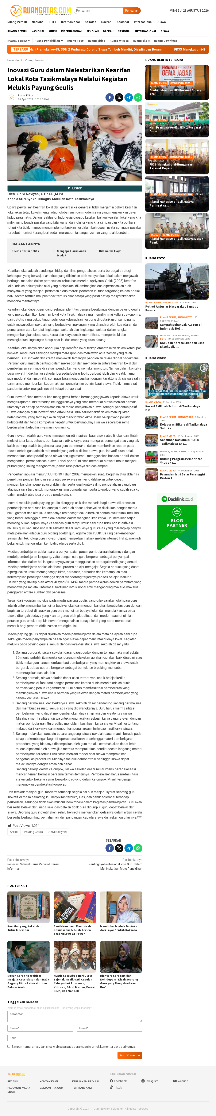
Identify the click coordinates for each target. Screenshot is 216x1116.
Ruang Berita (158, 83)
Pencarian (132, 10)
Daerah (154, 235)
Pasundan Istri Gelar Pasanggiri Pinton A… (182, 476)
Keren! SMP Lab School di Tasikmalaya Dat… (172, 408)
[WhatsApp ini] (138, 97)
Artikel (14, 832)
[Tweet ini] (119, 97)
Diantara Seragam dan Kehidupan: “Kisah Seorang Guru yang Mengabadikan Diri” (119, 981)
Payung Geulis (33, 832)
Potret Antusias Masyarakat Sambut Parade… (171, 308)
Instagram (152, 1081)
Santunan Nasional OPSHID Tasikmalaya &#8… (179, 442)
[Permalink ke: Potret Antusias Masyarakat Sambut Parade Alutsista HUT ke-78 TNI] (177, 281)
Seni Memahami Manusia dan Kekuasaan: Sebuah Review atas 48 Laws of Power (73, 930)
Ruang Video (153, 402)
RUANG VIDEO (155, 358)
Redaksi (13, 1081)
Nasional (166, 335)
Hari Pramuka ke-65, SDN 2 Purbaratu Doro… (176, 129)
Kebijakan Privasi (85, 1081)
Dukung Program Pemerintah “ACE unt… (181, 461)
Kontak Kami (49, 1081)
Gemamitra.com (51, 1087)
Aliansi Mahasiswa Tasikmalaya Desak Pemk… (176, 240)
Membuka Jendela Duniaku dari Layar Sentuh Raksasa (118, 928)
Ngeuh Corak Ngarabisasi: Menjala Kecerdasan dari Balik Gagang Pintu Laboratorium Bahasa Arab (28, 981)
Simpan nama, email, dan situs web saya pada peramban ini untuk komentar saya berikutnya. (74, 1046)
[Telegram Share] (128, 97)
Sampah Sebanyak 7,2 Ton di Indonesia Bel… (180, 326)
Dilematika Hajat (110, 251)
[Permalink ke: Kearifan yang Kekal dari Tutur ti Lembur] (28, 907)
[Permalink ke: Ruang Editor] (11, 97)
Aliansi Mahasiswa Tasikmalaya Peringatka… (172, 203)
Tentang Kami (82, 1087)
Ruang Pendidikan (181, 83)
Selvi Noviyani (58, 832)
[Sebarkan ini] (109, 97)
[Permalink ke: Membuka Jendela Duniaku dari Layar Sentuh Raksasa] (121, 907)
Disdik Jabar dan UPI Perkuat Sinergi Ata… (176, 92)
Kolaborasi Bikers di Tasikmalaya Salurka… (183, 426)
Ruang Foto (170, 302)
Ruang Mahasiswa (181, 194)
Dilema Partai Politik (25, 251)
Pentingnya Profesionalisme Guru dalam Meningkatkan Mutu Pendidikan (115, 864)
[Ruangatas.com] (40, 10)
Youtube (183, 1081)
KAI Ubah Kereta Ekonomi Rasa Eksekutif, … (182, 345)
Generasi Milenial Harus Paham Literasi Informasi (33, 864)
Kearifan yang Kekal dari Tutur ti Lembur (24, 928)
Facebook (120, 1081)
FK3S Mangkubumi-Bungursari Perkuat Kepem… (171, 166)
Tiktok (118, 1087)
